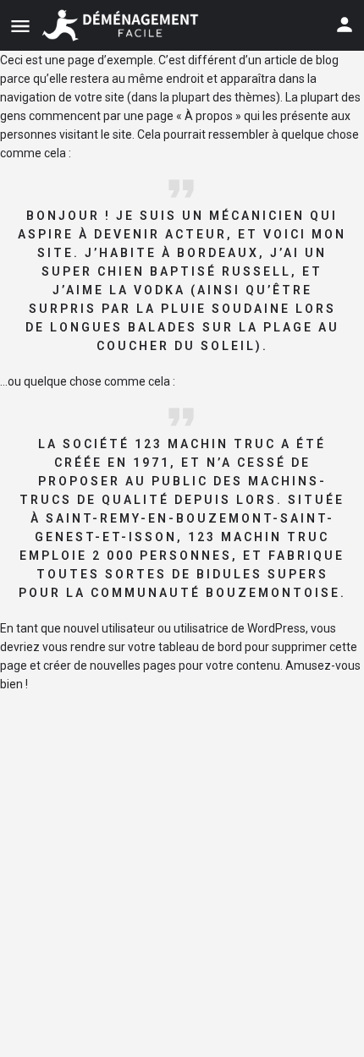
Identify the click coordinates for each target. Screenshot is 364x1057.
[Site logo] (122, 25)
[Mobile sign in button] (345, 25)
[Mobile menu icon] (20, 25)
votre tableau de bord (185, 647)
